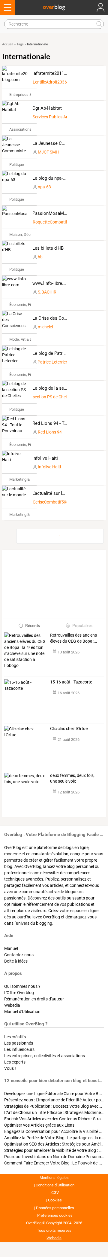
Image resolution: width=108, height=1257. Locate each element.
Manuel (11, 948)
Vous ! (10, 1068)
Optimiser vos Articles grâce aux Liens (39, 1125)
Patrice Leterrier (52, 362)
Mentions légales (54, 1177)
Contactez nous (19, 954)
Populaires (82, 625)
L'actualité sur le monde (56, 493)
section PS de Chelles (52, 396)
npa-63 (44, 186)
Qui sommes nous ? (22, 986)
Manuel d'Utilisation (22, 1011)
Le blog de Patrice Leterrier (59, 353)
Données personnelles (55, 1208)
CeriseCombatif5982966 (55, 502)
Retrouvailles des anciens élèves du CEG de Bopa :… (73, 638)
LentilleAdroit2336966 (53, 82)
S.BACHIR (47, 292)
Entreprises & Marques (28, 94)
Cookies (55, 1200)
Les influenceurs (19, 1049)
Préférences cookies (55, 1215)
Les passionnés (18, 1043)
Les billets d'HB (48, 248)
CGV (55, 1192)
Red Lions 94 (50, 432)
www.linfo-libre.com (52, 283)
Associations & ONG (26, 129)
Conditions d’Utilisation (55, 1185)
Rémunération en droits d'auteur (34, 999)
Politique (16, 164)
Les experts (15, 1062)
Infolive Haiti (45, 458)
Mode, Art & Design (25, 339)
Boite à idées (16, 961)
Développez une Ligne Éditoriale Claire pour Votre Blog (54, 1093)
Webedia (12, 1005)
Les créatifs (15, 1036)
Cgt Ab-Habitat (47, 108)
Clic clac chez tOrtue (69, 728)
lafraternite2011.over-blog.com (63, 73)
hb (40, 256)
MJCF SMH (48, 152)
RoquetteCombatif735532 (57, 222)
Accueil (7, 44)
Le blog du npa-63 (50, 178)
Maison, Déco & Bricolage (31, 234)
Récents (32, 625)
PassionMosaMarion (53, 213)
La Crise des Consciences (58, 318)
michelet (45, 326)
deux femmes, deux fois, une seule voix (72, 778)
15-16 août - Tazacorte (71, 682)
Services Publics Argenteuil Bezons (65, 116)
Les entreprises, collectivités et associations (44, 1055)
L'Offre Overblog (19, 992)
